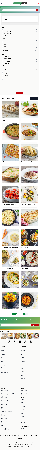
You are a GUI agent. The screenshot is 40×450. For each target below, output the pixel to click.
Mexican (22, 410)
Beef (21, 354)
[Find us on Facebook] (20, 342)
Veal (21, 385)
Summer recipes (24, 393)
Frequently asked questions (25, 435)
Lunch (2, 353)
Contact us (37, 435)
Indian (22, 405)
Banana (22, 351)
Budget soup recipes (5, 400)
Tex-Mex (22, 416)
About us (20, 438)
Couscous (22, 358)
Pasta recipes (3, 414)
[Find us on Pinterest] (14, 342)
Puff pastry (23, 378)
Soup (2, 361)
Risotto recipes (4, 421)
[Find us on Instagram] (9, 342)
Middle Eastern (23, 412)
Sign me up (35, 325)
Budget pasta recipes (5, 394)
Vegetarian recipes (24, 432)
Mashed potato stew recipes (6, 411)
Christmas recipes (4, 367)
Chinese (22, 399)
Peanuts (22, 374)
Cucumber (23, 361)
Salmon (22, 379)
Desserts (2, 351)
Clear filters (19, 93)
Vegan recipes (23, 431)
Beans (22, 353)
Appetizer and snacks (5, 390)
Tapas (2, 425)
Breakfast (2, 350)
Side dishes (3, 360)
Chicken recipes (4, 404)
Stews (2, 424)
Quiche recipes (4, 418)
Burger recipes (4, 401)
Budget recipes (4, 397)
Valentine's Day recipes (5, 429)
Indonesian (23, 406)
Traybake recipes (4, 428)
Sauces (2, 358)
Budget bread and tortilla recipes (7, 393)
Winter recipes (23, 394)
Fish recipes (23, 428)
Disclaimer (3, 435)
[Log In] (38, 3)
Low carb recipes (4, 373)
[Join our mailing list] (25, 342)
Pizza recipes (3, 415)
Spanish (22, 413)
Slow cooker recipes (25, 423)
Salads (2, 357)
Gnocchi (22, 364)
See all (37, 331)
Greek (22, 403)
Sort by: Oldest (32, 99)
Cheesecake (3, 403)
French (22, 402)
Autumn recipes (24, 390)
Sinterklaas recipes (4, 422)
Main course (3, 354)
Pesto (22, 375)
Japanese (22, 409)
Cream (22, 360)
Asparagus (23, 350)
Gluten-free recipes (4, 372)
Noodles (22, 371)
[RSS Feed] (30, 342)
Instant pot (23, 422)
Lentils (22, 367)
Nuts (21, 372)
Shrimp (22, 381)
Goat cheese (23, 365)
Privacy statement (12, 435)
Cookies (2, 407)
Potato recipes (3, 417)
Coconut (22, 357)
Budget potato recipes (5, 396)
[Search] (37, 10)
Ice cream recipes (4, 410)
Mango (22, 368)
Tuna (22, 382)
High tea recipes (4, 408)
